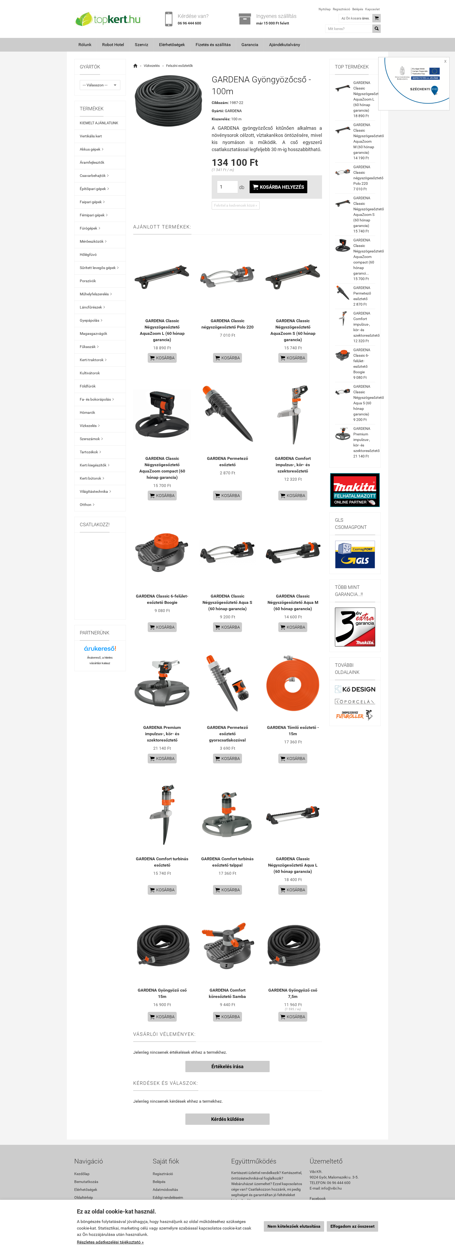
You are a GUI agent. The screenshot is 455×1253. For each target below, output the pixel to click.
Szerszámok (91, 439)
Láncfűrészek (92, 307)
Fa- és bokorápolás (97, 399)
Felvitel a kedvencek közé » (235, 205)
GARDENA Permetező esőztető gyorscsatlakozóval (227, 734)
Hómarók (87, 412)
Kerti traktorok (93, 360)
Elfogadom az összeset (352, 1226)
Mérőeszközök (93, 241)
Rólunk (84, 44)
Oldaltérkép (83, 1197)
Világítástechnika (95, 491)
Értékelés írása (227, 1066)
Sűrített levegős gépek (99, 268)
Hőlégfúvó (88, 254)
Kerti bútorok (92, 478)
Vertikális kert (91, 136)
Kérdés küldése (227, 1119)
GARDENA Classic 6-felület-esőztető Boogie (361, 361)
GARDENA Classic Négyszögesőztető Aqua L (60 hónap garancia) (293, 865)
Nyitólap (325, 9)
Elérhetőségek (172, 44)
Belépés (357, 9)
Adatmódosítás (165, 1189)
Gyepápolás (91, 320)
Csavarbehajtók (94, 175)
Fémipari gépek (93, 215)
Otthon (87, 505)
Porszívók (88, 281)
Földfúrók (88, 386)
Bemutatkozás (86, 1182)
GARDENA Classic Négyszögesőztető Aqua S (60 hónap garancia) (227, 602)
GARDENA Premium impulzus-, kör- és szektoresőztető (162, 734)
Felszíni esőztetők (179, 66)
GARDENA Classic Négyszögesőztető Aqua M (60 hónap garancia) (293, 602)
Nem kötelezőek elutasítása (294, 1226)
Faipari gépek (92, 202)
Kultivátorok (90, 373)
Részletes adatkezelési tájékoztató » (110, 1242)
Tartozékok (90, 452)
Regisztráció (341, 9)
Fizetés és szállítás (213, 44)
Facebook (318, 1198)
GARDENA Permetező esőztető (362, 293)
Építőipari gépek (94, 189)
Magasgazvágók (93, 333)
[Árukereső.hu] (100, 650)
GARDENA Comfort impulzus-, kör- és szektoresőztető (293, 465)
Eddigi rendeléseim (168, 1197)
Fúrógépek (90, 228)
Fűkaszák (89, 347)
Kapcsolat (372, 9)
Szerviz (141, 44)
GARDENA (233, 111)
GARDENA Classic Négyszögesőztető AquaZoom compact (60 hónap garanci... (368, 256)
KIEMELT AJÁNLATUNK (99, 123)
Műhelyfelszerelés (96, 294)
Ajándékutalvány (284, 44)
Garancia (249, 44)
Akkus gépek (91, 149)
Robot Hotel (113, 44)
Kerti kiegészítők (94, 465)
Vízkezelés (90, 426)
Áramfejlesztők (92, 162)
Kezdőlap (82, 1174)
